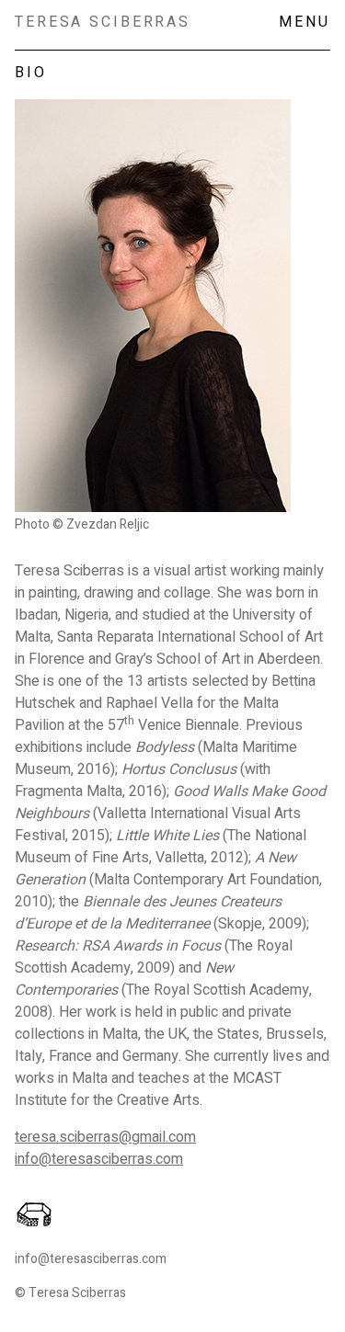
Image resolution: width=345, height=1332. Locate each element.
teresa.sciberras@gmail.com (105, 1137)
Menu (304, 22)
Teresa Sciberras (102, 22)
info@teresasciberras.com (99, 1159)
